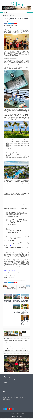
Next (24, 285)
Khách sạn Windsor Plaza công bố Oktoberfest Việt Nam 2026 (12, 343)
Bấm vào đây (12, 245)
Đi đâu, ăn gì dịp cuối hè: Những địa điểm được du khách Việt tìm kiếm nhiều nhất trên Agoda (24, 311)
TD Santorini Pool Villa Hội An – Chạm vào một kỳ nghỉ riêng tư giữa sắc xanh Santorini (16, 340)
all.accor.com (13, 270)
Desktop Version (13, 416)
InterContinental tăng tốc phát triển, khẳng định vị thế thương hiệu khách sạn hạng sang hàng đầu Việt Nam (8, 301)
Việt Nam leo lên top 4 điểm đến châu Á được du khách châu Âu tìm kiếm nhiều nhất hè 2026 (24, 300)
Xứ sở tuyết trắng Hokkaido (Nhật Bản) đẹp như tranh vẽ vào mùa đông (22, 287)
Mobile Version (19, 416)
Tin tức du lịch (15, 21)
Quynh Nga (8, 21)
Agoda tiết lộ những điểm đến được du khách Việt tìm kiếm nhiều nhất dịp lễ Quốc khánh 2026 (16, 300)
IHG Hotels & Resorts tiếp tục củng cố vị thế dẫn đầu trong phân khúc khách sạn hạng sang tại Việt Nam (24, 322)
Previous (9, 285)
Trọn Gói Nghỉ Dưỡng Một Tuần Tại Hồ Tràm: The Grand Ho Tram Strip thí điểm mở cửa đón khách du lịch (11, 287)
